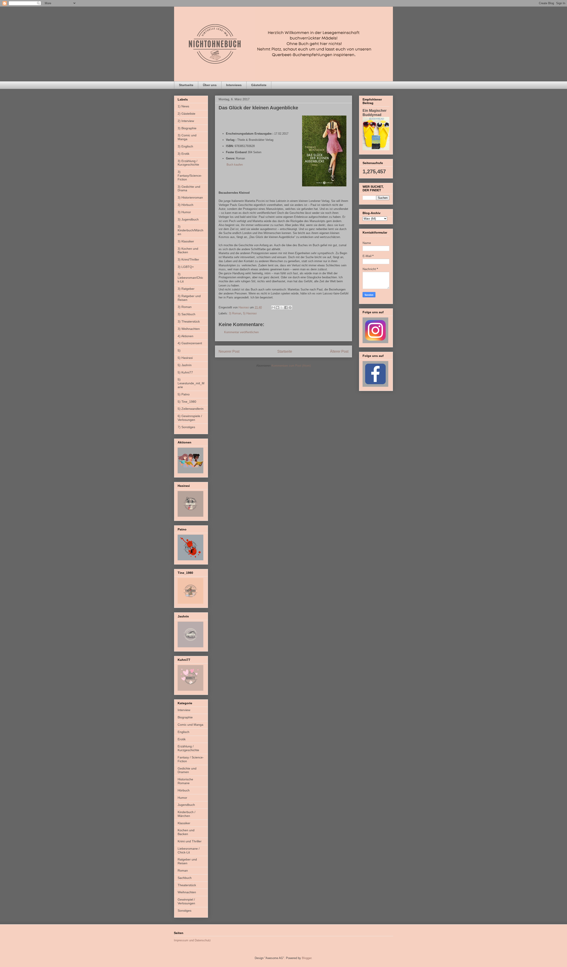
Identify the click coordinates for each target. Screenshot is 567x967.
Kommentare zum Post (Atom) (291, 365)
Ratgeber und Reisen (187, 861)
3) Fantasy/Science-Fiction (190, 175)
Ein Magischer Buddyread (374, 112)
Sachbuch (185, 878)
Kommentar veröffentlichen (241, 332)
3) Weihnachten (189, 329)
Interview (184, 710)
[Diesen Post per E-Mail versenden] (273, 307)
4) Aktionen (185, 336)
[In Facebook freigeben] (286, 307)
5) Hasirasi (250, 313)
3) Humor (184, 212)
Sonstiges (184, 910)
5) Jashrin (185, 365)
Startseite (186, 85)
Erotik (182, 739)
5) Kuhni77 (185, 372)
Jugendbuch (186, 804)
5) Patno (184, 394)
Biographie (185, 717)
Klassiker (184, 823)
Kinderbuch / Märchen (186, 814)
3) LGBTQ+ (186, 267)
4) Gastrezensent (190, 343)
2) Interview (186, 121)
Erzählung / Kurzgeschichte (188, 748)
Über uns (210, 85)
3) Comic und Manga (187, 137)
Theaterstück (187, 885)
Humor (182, 797)
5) (179, 350)
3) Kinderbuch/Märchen (190, 230)
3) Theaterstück (189, 321)
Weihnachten (187, 892)
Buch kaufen (235, 164)
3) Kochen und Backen (188, 250)
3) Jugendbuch (188, 219)
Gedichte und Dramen (187, 770)
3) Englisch (185, 146)
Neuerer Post (229, 351)
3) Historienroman (190, 197)
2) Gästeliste (186, 113)
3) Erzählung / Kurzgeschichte (188, 162)
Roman (183, 870)
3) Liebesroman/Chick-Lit (190, 277)
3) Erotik (183, 153)
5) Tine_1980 (187, 401)
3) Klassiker (186, 241)
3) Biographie (187, 128)
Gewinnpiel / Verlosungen (186, 901)
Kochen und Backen (186, 832)
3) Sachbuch (186, 314)
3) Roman (235, 313)
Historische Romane (185, 781)
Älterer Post (339, 351)
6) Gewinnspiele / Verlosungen (190, 418)
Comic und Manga (190, 724)
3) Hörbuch (185, 205)
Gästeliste (258, 85)
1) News (183, 106)
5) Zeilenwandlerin (191, 408)
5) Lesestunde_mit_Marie (191, 383)
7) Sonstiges (186, 427)
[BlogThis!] (277, 307)
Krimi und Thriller (190, 841)
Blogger (306, 958)
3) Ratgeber (186, 288)
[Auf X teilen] (282, 307)
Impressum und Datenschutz (192, 940)
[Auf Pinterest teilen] (290, 307)
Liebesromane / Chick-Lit (189, 850)
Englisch (183, 732)
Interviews (234, 85)
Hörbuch (184, 790)
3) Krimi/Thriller (188, 259)
